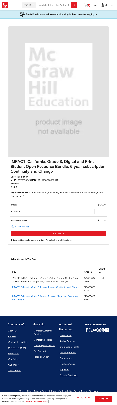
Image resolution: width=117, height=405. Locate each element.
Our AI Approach (68, 353)
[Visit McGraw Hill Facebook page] (87, 330)
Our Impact (13, 365)
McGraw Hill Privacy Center (37, 401)
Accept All (103, 399)
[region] (58, 398)
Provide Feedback (69, 375)
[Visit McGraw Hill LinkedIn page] (107, 330)
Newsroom (13, 353)
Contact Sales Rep (43, 340)
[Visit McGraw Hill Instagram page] (99, 330)
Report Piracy (80, 391)
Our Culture (14, 359)
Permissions (65, 358)
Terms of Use (25, 391)
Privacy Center (41, 391)
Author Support (67, 341)
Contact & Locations (18, 342)
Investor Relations (17, 348)
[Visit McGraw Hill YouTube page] (95, 330)
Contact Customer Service (43, 332)
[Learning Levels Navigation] (12, 5)
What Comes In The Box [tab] (23, 259)
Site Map (93, 391)
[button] (95, 5)
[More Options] (113, 5)
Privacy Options (83, 397)
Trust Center (14, 370)
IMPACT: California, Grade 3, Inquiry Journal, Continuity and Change (45, 287)
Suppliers (64, 370)
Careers (12, 336)
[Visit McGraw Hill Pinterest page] (103, 330)
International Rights (69, 347)
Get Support (40, 351)
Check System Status (44, 345)
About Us (12, 331)
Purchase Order (67, 364)
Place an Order (41, 357)
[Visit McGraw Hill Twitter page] (91, 330)
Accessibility (66, 335)
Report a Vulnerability (61, 391)
